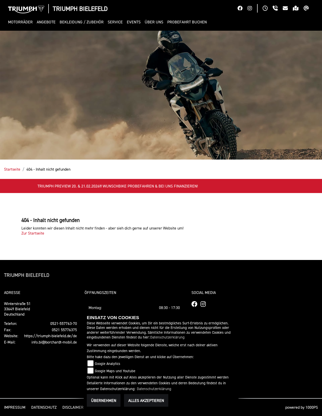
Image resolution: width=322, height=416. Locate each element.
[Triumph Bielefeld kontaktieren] (288, 9)
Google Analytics (107, 363)
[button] (21, 22)
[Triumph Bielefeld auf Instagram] (252, 9)
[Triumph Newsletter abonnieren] (309, 9)
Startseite (12, 169)
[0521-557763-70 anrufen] (278, 9)
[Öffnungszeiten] (268, 9)
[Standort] (298, 9)
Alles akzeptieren (146, 400)
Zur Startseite (32, 233)
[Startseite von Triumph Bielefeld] (26, 9)
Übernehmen (103, 400)
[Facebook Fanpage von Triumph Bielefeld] (242, 9)
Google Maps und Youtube (115, 371)
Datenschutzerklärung (167, 337)
